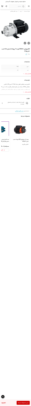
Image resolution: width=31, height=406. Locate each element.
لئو (26, 54)
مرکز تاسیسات (27, 11)
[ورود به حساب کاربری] (6, 6)
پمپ (21, 11)
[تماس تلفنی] (2, 396)
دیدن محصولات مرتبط (23, 403)
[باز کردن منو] (28, 6)
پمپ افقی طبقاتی (13, 11)
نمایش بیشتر (28, 73)
